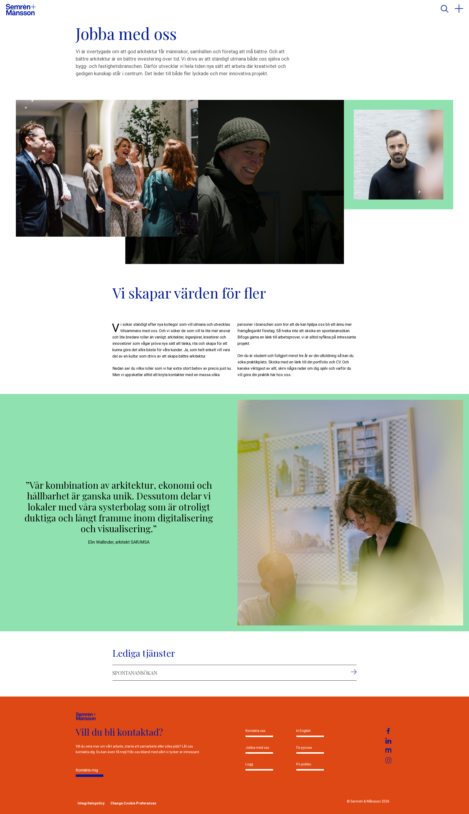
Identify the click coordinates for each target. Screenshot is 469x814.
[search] (444, 8)
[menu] (459, 8)
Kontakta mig (87, 770)
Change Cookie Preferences (133, 803)
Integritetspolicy (91, 803)
